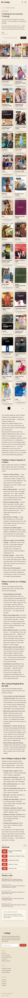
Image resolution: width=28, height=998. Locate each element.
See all (25, 845)
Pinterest (4, 985)
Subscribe (23, 945)
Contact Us (4, 959)
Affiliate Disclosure (6, 960)
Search (23, 37)
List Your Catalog (6, 955)
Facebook (4, 979)
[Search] (22, 2)
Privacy (7, 995)
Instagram (4, 983)
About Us (4, 953)
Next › (23, 408)
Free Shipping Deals (6, 970)
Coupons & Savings (6, 968)
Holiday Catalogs (6, 972)
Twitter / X (4, 981)
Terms (3, 995)
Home (3, 7)
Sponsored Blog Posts (7, 957)
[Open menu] (25, 2)
